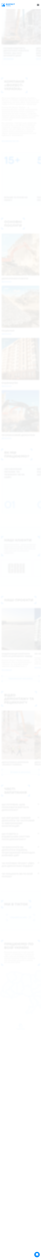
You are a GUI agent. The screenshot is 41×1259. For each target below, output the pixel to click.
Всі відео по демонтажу (20, 772)
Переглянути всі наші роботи (20, 678)
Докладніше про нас (10, 141)
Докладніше (8, 59)
